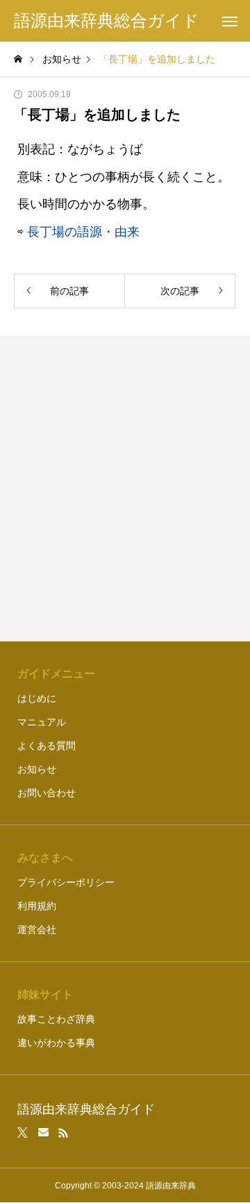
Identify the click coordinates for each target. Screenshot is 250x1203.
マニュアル (41, 721)
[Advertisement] (125, 489)
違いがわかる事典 (56, 1042)
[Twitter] (22, 1133)
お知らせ (36, 769)
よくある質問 (46, 745)
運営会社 (36, 929)
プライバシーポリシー (66, 882)
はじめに (36, 698)
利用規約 (36, 905)
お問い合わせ (46, 792)
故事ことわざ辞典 (56, 1019)
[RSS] (63, 1133)
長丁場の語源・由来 (83, 232)
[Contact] (43, 1133)
